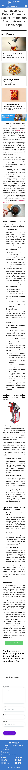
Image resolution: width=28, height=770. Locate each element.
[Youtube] (19, 763)
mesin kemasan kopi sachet (17, 434)
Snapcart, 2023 (20, 130)
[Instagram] (16, 760)
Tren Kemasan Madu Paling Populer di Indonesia (11, 80)
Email (4, 714)
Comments (6, 686)
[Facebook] (19, 760)
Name (4, 706)
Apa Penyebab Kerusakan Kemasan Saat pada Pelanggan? (13, 105)
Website (5, 721)
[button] (2, 6)
